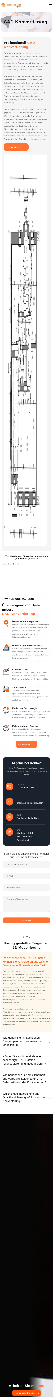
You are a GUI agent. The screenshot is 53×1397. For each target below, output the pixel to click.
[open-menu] (50, 5)
